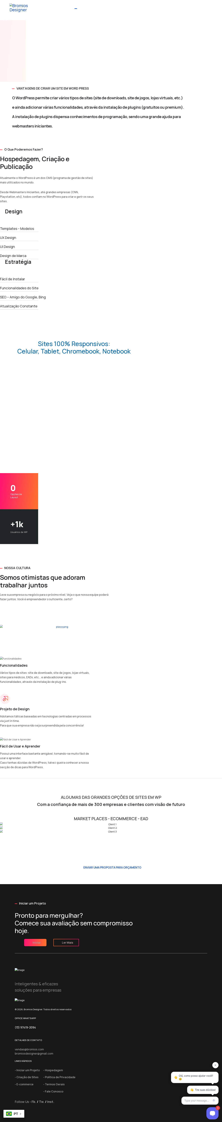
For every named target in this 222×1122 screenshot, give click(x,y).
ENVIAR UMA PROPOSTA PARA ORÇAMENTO (112, 867)
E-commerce (109, 5)
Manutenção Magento (171, 5)
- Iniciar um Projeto (27, 1070)
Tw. (41, 1102)
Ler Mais (67, 942)
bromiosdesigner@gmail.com (34, 1053)
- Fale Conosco (53, 1091)
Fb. (34, 1102)
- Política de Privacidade (59, 1077)
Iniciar (36, 942)
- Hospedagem (53, 1070)
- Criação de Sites (27, 1077)
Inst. (50, 1102)
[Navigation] (204, 10)
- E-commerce (24, 1084)
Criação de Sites (84, 5)
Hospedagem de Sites (137, 5)
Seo (195, 5)
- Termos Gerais (54, 1084)
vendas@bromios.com (29, 1049)
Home (66, 5)
